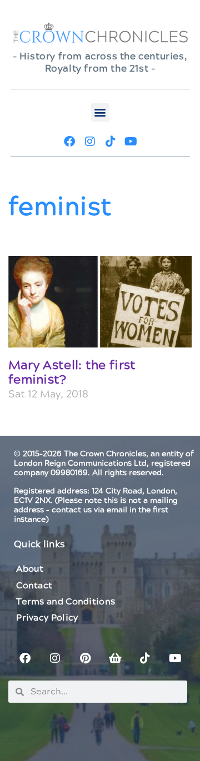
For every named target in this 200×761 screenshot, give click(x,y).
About (30, 569)
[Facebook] (69, 141)
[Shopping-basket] (115, 658)
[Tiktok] (110, 141)
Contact (34, 585)
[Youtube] (131, 141)
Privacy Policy (47, 618)
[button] (100, 112)
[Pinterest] (85, 658)
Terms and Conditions (65, 602)
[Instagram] (90, 141)
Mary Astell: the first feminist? (72, 373)
